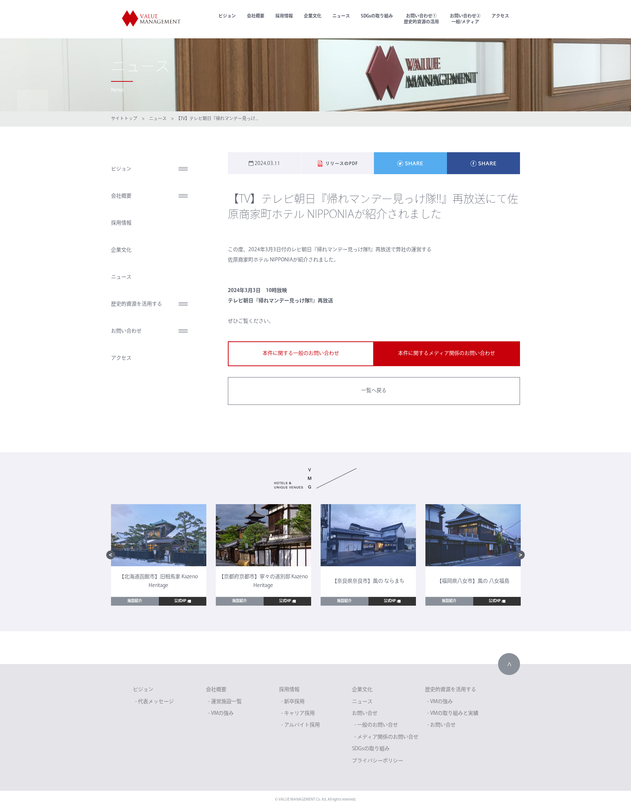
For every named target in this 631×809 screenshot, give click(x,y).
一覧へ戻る (374, 391)
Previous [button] (110, 555)
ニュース (341, 16)
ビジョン (227, 16)
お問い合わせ (126, 331)
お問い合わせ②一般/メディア (465, 19)
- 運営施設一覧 (225, 702)
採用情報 (284, 16)
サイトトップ (124, 119)
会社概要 (255, 16)
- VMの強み (221, 713)
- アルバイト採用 (300, 725)
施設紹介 (134, 601)
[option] (158, 555)
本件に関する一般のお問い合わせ (301, 353)
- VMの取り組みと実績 (452, 713)
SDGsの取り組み (377, 16)
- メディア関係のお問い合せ (386, 737)
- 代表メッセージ (154, 702)
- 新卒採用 (293, 702)
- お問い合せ (441, 725)
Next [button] (520, 555)
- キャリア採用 (298, 713)
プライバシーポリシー (377, 761)
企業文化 (312, 16)
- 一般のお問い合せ (376, 725)
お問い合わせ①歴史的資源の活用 (421, 19)
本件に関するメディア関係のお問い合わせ (446, 353)
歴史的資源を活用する (136, 304)
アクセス (500, 16)
